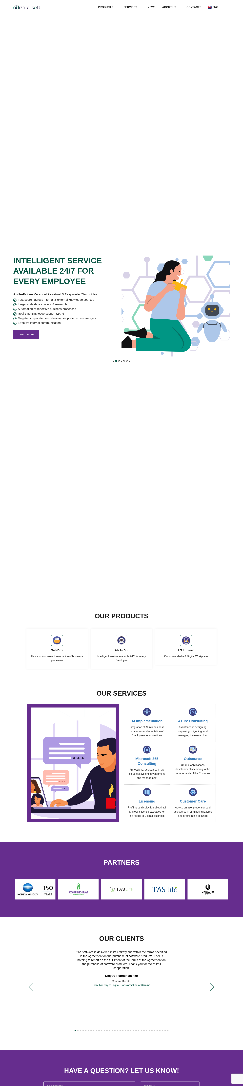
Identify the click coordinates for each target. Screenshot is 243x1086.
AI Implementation (146, 721)
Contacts (193, 7)
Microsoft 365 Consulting (146, 761)
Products (105, 7)
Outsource (193, 759)
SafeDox (57, 650)
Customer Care (193, 801)
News (151, 7)
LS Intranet (186, 650)
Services (130, 7)
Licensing (147, 801)
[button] (75, 1030)
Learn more (26, 334)
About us (169, 7)
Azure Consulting (193, 721)
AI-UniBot (121, 650)
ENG (215, 7)
